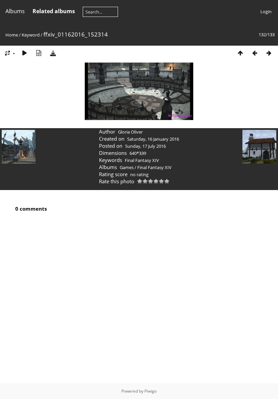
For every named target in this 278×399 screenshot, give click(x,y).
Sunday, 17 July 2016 (145, 146)
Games (127, 167)
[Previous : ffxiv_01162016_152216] (254, 53)
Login (266, 11)
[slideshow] (24, 53)
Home (11, 35)
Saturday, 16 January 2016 (153, 139)
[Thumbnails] (240, 53)
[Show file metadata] (39, 53)
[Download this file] (53, 53)
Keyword (31, 35)
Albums (15, 11)
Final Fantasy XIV (142, 160)
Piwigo (150, 391)
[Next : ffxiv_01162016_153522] (269, 53)
